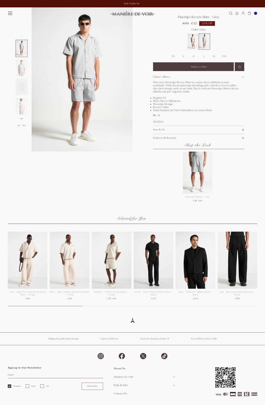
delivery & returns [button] (164, 137)
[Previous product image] (21, 36)
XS (173, 56)
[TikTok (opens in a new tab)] (164, 356)
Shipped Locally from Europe (63, 339)
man (33, 386)
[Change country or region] (255, 13)
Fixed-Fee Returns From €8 (154, 339)
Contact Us (120, 393)
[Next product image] (21, 119)
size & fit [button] (159, 129)
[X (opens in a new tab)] (143, 356)
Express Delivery (109, 339)
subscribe (92, 386)
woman (17, 386)
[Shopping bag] (249, 13)
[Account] (243, 13)
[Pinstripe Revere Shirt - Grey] (204, 41)
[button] (10, 13)
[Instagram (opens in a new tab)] (101, 356)
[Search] (230, 13)
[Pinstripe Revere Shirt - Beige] (193, 41)
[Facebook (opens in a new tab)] (122, 356)
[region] (132, 269)
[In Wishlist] (239, 66)
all (47, 386)
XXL (224, 56)
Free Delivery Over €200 (204, 339)
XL (214, 56)
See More (158, 121)
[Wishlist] (237, 13)
